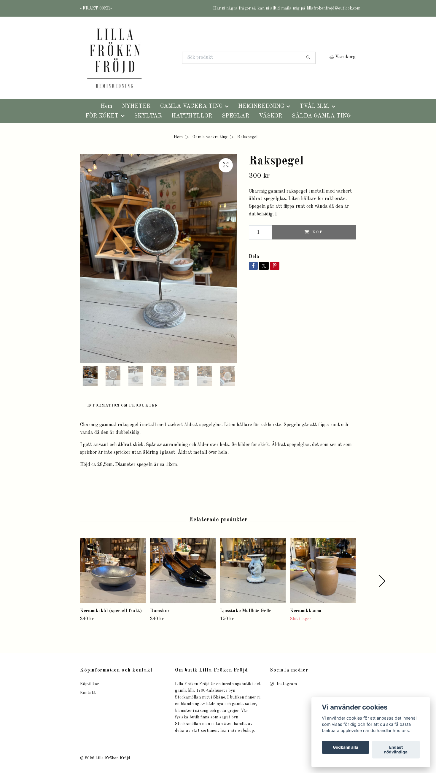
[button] (382, 581)
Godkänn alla (345, 747)
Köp (318, 232)
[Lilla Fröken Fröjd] (149, 58)
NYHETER (136, 106)
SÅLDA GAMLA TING (321, 116)
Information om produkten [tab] (122, 405)
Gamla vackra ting (209, 137)
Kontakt (88, 693)
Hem (106, 106)
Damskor (160, 611)
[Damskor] (183, 570)
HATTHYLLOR (191, 116)
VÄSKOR (270, 116)
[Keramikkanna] (323, 570)
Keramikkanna (306, 611)
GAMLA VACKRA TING (191, 106)
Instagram (286, 684)
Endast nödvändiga (396, 749)
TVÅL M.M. (315, 106)
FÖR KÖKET (102, 116)
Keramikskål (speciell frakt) (111, 611)
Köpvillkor (89, 684)
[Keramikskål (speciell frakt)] (113, 570)
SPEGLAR (235, 116)
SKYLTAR (148, 116)
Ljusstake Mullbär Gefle (245, 611)
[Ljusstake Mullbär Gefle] (253, 570)
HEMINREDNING (261, 106)
